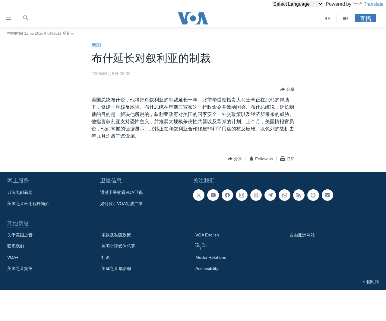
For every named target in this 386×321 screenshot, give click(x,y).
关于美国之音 (20, 235)
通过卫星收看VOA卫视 (121, 192)
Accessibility (206, 268)
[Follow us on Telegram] (270, 195)
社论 (105, 257)
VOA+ (12, 257)
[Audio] (327, 18)
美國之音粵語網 (116, 268)
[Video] (346, 18)
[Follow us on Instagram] (241, 195)
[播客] (313, 195)
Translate (374, 4)
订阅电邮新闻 (20, 192)
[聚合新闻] (299, 195)
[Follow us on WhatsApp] (284, 195)
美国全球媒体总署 (118, 246)
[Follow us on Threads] (256, 195)
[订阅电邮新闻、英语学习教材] (327, 195)
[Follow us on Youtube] (213, 195)
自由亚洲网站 (302, 235)
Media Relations (210, 257)
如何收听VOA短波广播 (121, 203)
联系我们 (15, 246)
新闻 (96, 45)
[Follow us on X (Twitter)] (198, 195)
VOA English (207, 235)
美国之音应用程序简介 (28, 203)
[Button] (287, 89)
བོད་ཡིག (201, 246)
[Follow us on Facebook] (227, 195)
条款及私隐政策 (116, 235)
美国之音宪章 (20, 268)
